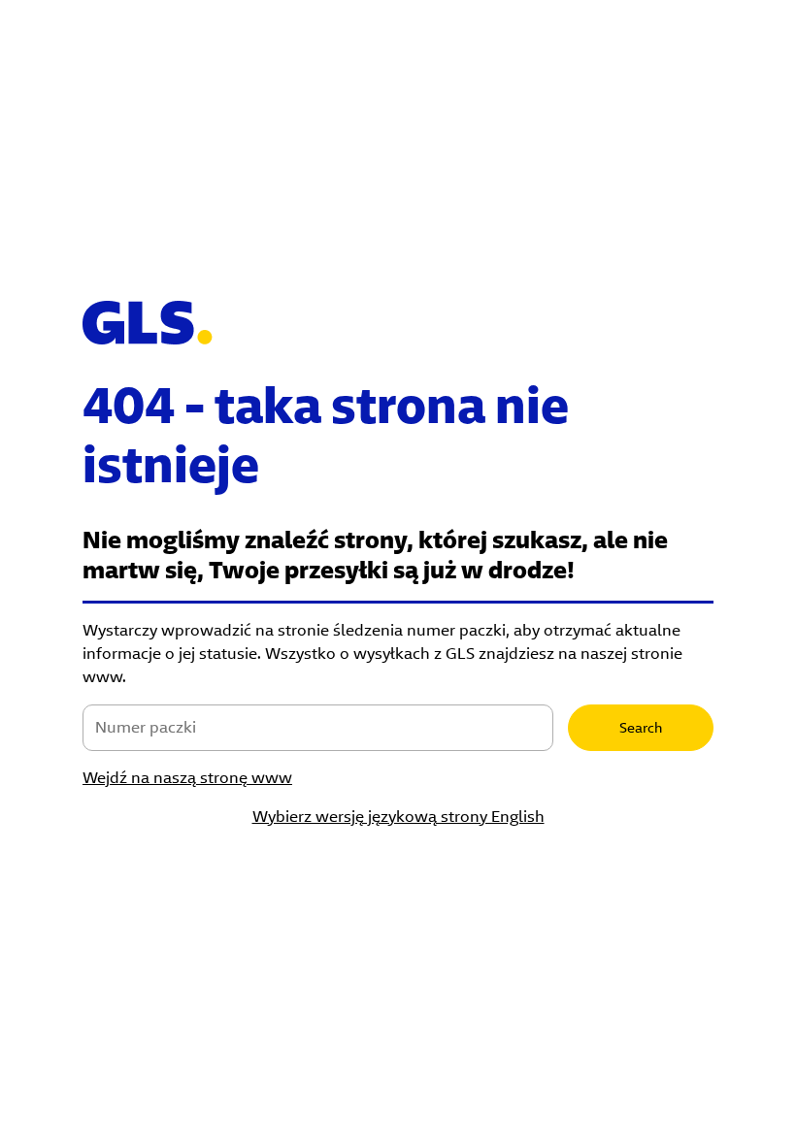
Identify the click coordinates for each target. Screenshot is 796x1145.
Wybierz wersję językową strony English (398, 816)
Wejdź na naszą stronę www (187, 778)
